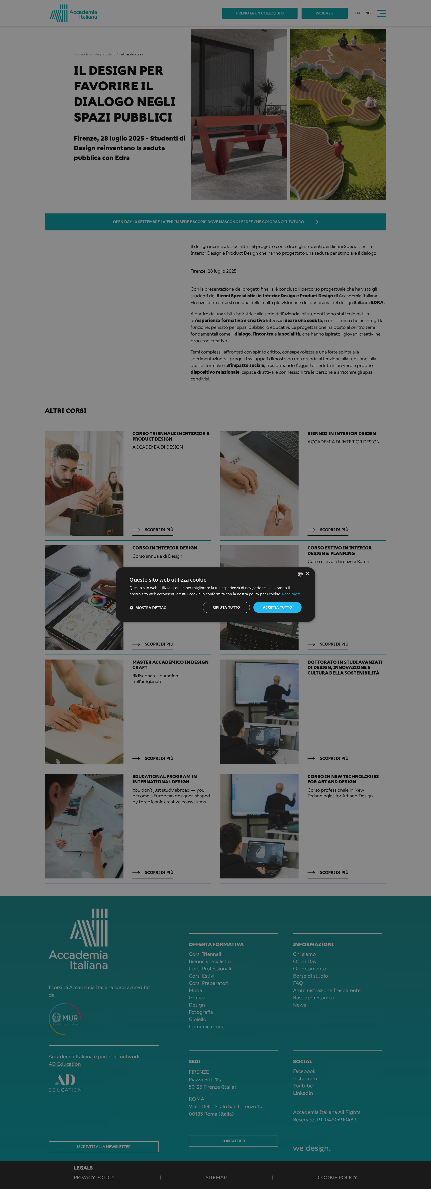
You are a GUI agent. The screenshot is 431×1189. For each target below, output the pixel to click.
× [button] (307, 574)
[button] (149, 607)
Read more (291, 593)
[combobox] (300, 573)
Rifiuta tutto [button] (226, 607)
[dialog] (215, 594)
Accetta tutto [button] (277, 607)
